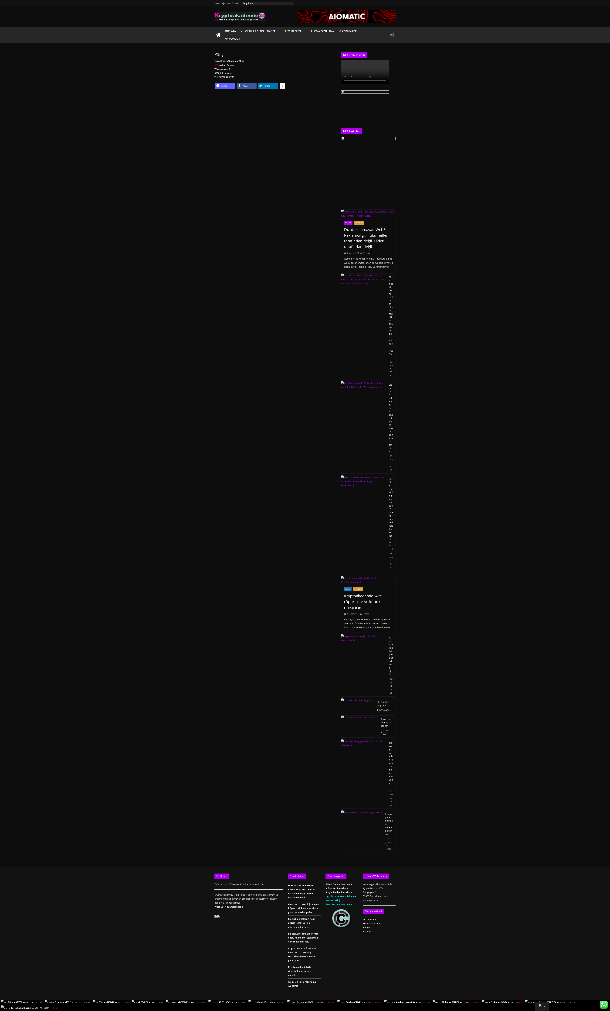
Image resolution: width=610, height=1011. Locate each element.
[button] (277, 31)
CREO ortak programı (383, 703)
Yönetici (366, 253)
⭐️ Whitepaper (293, 31)
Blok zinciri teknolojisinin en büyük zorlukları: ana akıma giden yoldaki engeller (391, 317)
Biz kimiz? (368, 931)
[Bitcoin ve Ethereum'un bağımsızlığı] (364, 774)
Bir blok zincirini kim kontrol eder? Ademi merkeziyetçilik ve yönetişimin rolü (391, 514)
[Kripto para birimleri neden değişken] (362, 831)
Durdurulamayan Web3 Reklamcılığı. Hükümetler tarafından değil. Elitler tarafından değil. (366, 238)
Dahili (347, 589)
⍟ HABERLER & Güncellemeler (258, 31)
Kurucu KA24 (232, 38)
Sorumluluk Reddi (372, 923)
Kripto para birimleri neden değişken (389, 824)
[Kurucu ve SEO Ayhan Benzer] (359, 726)
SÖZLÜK (348, 223)
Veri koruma (369, 919)
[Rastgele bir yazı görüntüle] (392, 35)
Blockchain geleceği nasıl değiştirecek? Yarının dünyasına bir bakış (391, 418)
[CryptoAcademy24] (218, 35)
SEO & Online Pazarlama (338, 884)
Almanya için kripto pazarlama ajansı (391, 656)
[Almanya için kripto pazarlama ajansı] (363, 665)
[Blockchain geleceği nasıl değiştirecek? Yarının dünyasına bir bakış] (363, 427)
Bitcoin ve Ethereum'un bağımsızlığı (391, 763)
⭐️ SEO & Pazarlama (322, 31)
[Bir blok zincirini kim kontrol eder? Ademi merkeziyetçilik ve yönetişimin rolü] (363, 523)
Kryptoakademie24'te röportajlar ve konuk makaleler (363, 601)
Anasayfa (230, 31)
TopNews (359, 223)
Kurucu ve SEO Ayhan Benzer (386, 722)
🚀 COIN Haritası (348, 31)
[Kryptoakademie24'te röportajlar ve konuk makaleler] (368, 580)
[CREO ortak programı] (357, 706)
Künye (366, 927)
